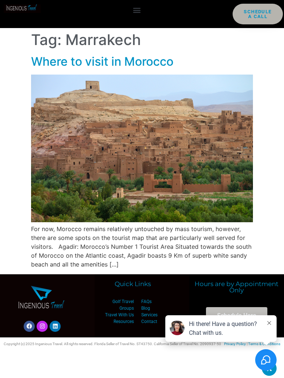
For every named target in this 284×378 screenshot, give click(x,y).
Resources (124, 321)
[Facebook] (29, 326)
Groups (126, 308)
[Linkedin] (55, 326)
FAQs (146, 301)
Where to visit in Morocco (102, 61)
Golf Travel (123, 301)
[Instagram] (42, 326)
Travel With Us (119, 314)
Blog (145, 308)
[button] (137, 10)
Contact (149, 321)
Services (149, 314)
